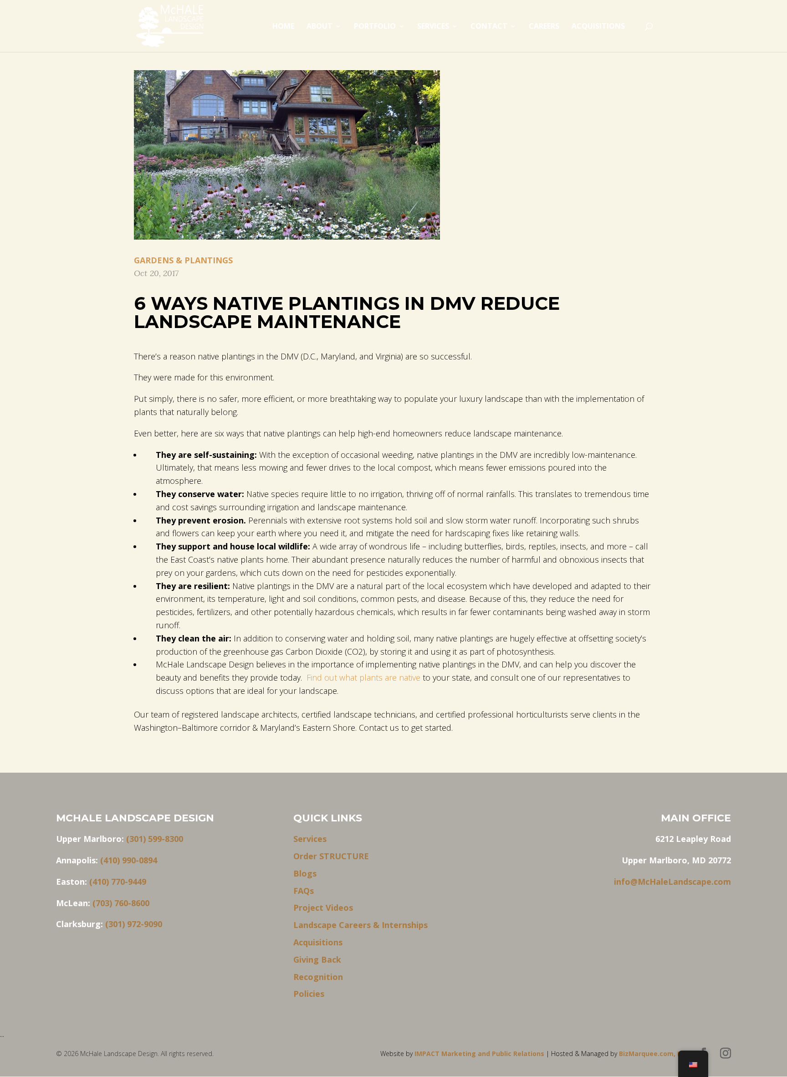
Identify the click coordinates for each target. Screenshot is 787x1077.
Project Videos (323, 907)
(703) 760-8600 (120, 903)
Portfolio (375, 27)
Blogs (305, 873)
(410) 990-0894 (128, 860)
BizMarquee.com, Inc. (654, 1053)
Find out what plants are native (363, 677)
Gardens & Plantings (183, 260)
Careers (544, 27)
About (319, 27)
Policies (308, 993)
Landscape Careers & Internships (360, 924)
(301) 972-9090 (133, 923)
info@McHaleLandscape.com (672, 881)
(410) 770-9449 (117, 881)
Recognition (318, 976)
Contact (488, 27)
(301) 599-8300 (154, 838)
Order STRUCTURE (331, 856)
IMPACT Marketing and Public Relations (480, 1053)
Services (433, 27)
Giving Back (317, 959)
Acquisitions (598, 27)
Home (283, 27)
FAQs (303, 890)
